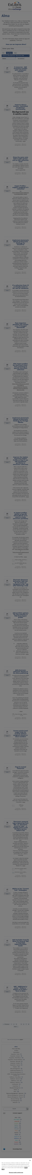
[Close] (30, 1160)
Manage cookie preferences (16, 1172)
